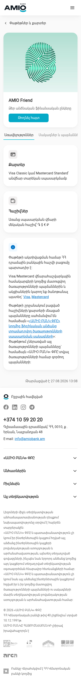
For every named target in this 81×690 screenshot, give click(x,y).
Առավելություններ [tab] (18, 135)
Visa (26, 297)
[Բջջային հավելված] (6, 396)
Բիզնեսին (11, 484)
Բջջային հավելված (27, 397)
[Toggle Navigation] (72, 7)
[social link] (6, 407)
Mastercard (40, 297)
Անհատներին (14, 471)
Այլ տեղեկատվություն (21, 497)
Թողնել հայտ (29, 118)
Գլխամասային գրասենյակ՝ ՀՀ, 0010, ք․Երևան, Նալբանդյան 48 (35, 429)
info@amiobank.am (30, 439)
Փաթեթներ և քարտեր (28, 23)
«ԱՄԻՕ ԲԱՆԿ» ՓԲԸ (19, 458)
